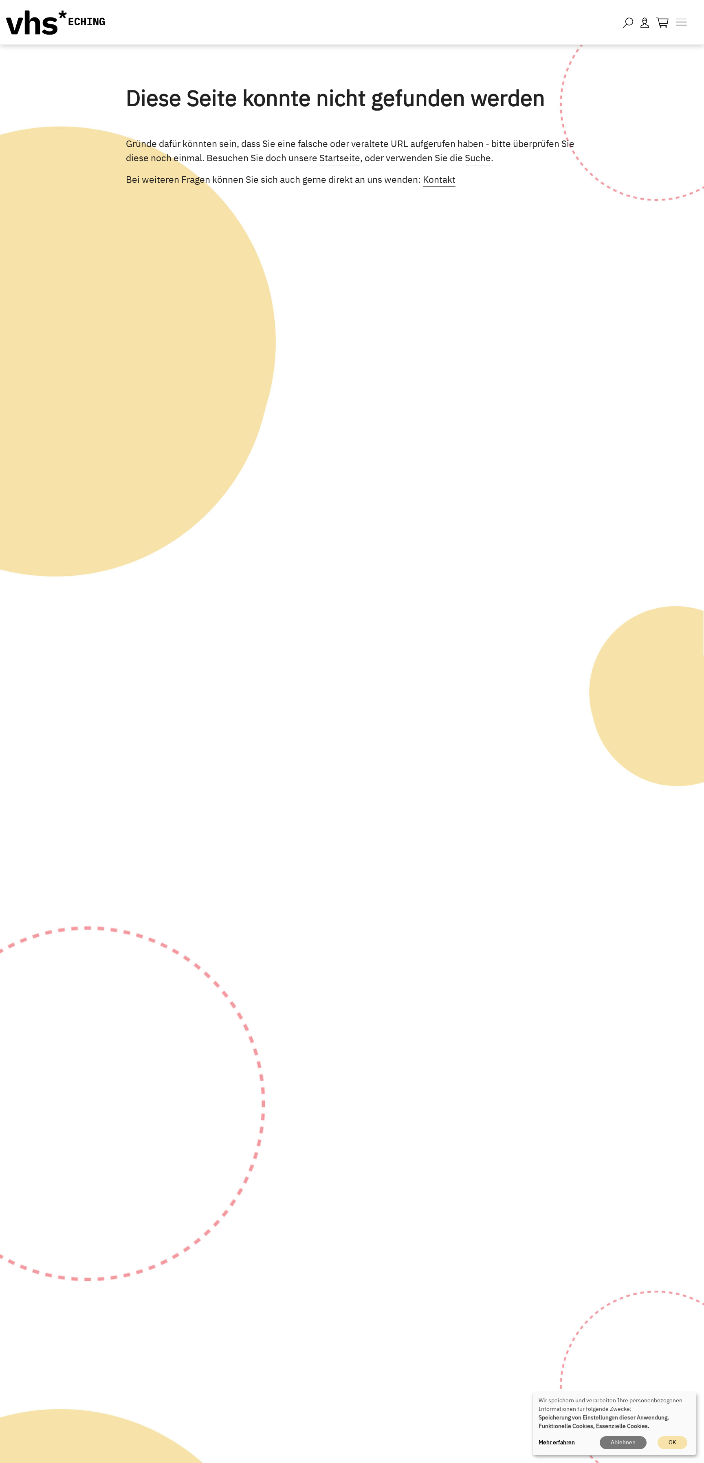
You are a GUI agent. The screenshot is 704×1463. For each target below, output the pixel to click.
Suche (478, 157)
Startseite (339, 157)
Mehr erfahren (557, 1442)
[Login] (645, 22)
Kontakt (439, 179)
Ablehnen (623, 1442)
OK (672, 1442)
